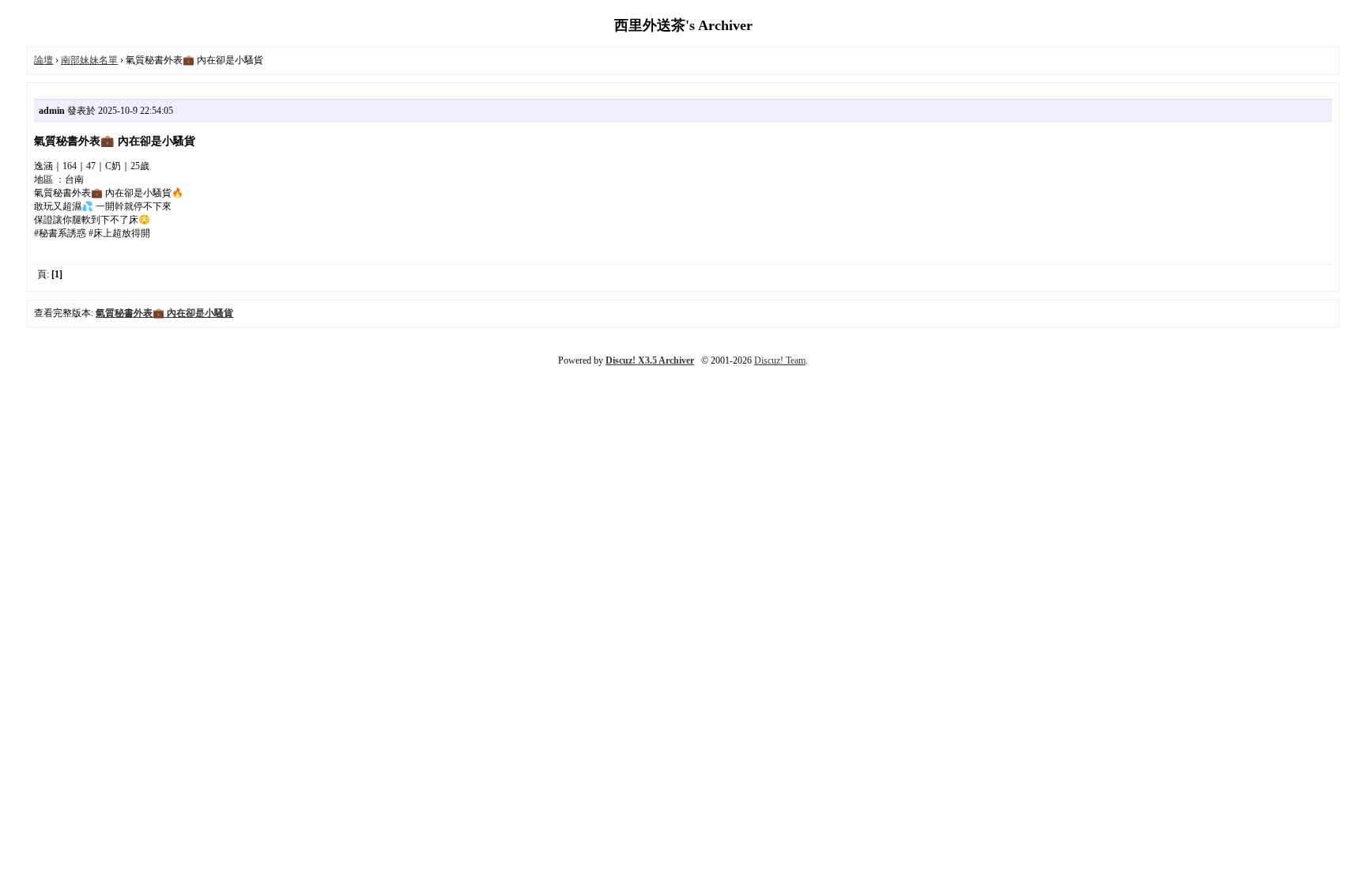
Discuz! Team (780, 360)
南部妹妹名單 (89, 60)
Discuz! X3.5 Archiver (650, 360)
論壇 (43, 60)
